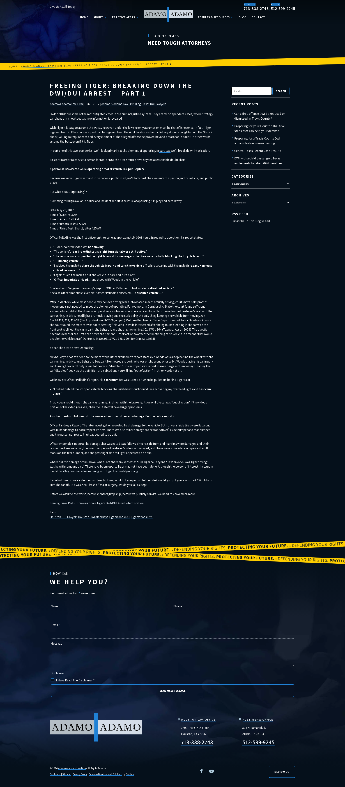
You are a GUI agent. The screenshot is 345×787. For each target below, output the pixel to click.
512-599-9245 (283, 8)
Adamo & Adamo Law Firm (66, 104)
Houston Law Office (198, 719)
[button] (339, 703)
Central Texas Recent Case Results (257, 151)
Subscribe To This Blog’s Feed (250, 221)
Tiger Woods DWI (142, 517)
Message (56, 643)
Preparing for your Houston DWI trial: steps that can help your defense (259, 128)
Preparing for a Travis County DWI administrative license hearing (257, 140)
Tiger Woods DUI (119, 517)
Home (84, 17)
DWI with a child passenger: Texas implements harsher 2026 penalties (258, 160)
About (98, 17)
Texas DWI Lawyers (154, 104)
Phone (177, 606)
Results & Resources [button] (214, 17)
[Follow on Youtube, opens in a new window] (211, 771)
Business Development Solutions (105, 774)
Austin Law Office (258, 719)
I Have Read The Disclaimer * (75, 680)
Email (55, 625)
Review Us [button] (281, 772)
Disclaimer (57, 673)
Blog (242, 17)
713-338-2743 (256, 8)
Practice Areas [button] (123, 17)
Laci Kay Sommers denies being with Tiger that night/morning (98, 471)
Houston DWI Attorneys (93, 517)
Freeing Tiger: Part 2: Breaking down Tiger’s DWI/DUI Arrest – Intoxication (97, 503)
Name (54, 606)
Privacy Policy (80, 774)
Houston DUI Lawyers (63, 517)
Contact (258, 17)
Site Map (66, 774)
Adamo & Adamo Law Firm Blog (121, 104)
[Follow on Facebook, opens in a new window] (201, 771)
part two (165, 151)
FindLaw (130, 774)
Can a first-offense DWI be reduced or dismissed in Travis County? (259, 116)
